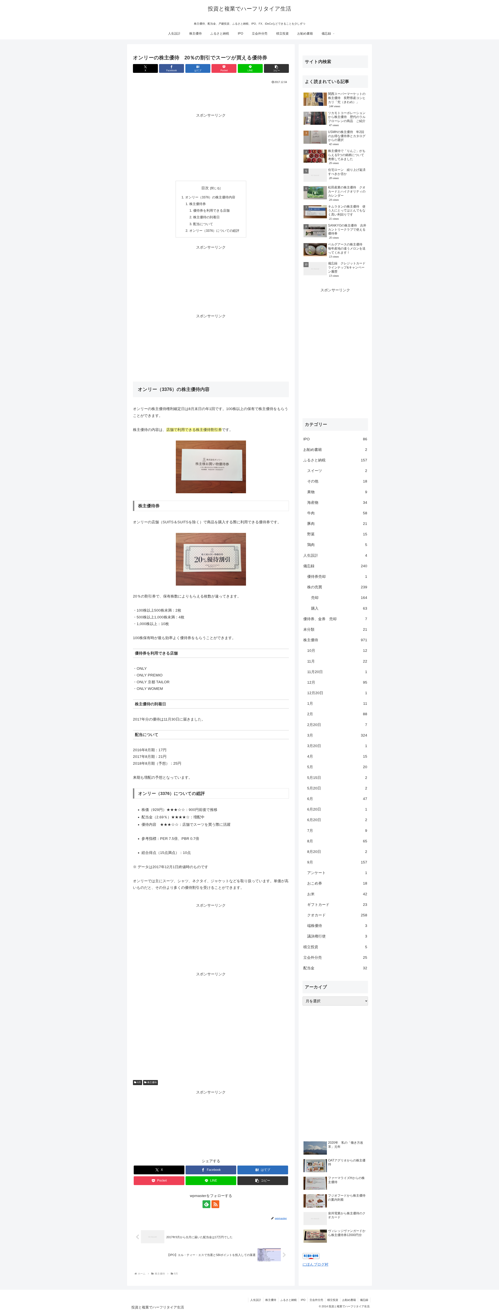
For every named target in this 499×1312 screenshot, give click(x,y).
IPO (303, 1299)
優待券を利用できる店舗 (211, 210)
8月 (139, 1082)
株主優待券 (197, 204)
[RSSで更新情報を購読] (215, 1204)
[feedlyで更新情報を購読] (206, 1204)
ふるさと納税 (288, 1299)
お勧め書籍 (349, 1299)
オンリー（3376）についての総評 (214, 231)
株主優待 (152, 1082)
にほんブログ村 (315, 1264)
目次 (205, 188)
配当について (203, 224)
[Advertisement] (211, 96)
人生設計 (255, 1299)
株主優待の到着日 (206, 217)
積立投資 (332, 1299)
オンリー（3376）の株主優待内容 (210, 197)
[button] (276, 68)
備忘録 (364, 1299)
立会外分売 (316, 1299)
